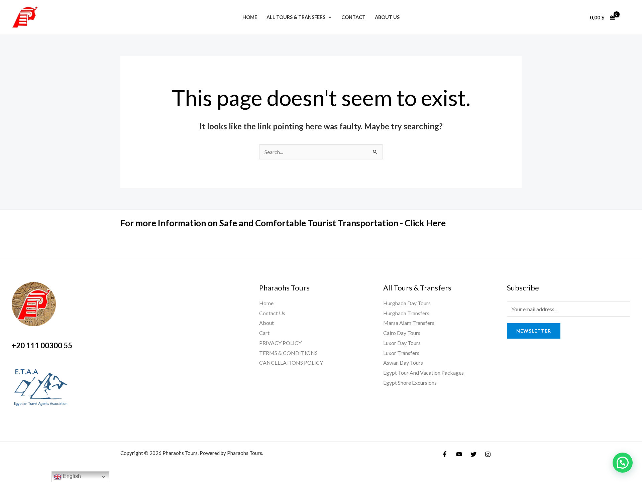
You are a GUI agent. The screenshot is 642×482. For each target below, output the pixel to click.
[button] (623, 463)
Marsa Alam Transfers (408, 323)
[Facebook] (445, 454)
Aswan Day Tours (403, 362)
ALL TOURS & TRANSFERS (295, 17)
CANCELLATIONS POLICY (291, 362)
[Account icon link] (627, 17)
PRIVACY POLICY (280, 343)
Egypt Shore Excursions (410, 382)
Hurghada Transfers (406, 313)
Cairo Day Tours (401, 333)
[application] (328, 17)
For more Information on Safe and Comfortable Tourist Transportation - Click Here (283, 223)
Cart (264, 333)
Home (249, 17)
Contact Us (272, 313)
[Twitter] (473, 454)
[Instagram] (488, 454)
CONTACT (353, 17)
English (71, 476)
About (266, 323)
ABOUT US (387, 17)
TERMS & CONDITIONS (288, 353)
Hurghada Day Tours (407, 303)
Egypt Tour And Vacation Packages (423, 372)
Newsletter (533, 331)
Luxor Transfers (401, 353)
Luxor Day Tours (402, 343)
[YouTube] (459, 454)
